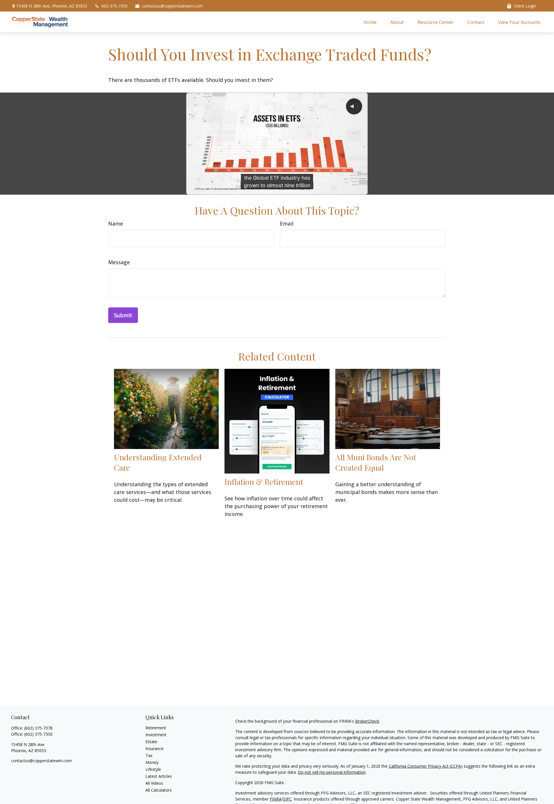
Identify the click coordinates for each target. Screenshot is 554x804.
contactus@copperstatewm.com (172, 6)
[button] (370, 22)
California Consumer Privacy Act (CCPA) (426, 766)
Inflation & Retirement (263, 481)
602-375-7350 (115, 6)
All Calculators (158, 790)
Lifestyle (153, 769)
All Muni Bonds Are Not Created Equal (375, 462)
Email (286, 223)
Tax (148, 755)
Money (151, 762)
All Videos (154, 783)
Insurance (154, 748)
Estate (151, 741)
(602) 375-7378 (38, 728)
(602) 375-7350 (38, 734)
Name (115, 223)
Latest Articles (158, 776)
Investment (155, 734)
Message (119, 262)
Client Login (525, 6)
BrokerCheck (367, 721)
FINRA (276, 799)
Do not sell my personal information (332, 772)
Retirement (155, 727)
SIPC (287, 799)
